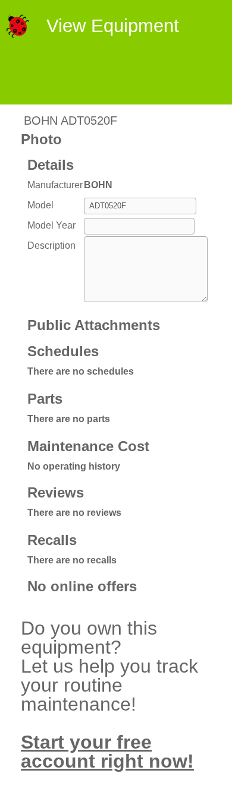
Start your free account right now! (107, 751)
